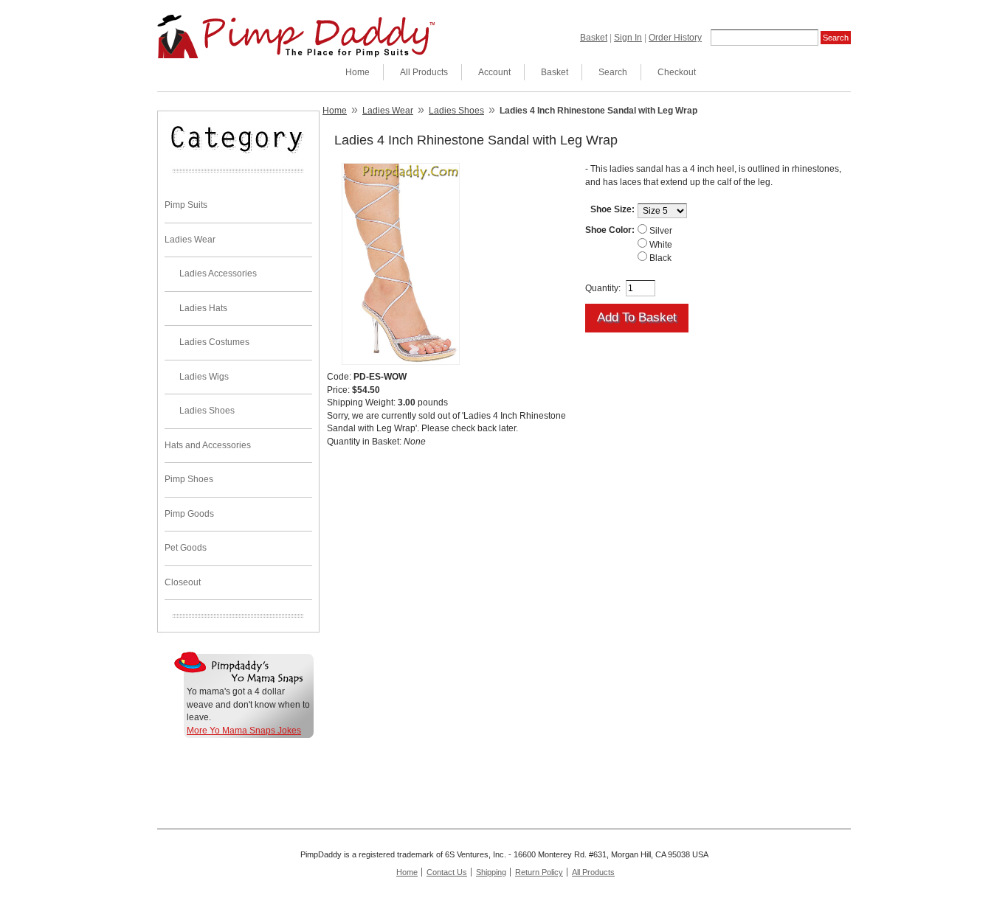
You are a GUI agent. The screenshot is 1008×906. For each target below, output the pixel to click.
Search (612, 72)
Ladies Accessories (218, 273)
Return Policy (539, 872)
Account (494, 72)
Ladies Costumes (214, 342)
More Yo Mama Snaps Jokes (244, 730)
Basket (593, 37)
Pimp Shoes (189, 479)
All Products (424, 72)
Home (357, 72)
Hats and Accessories (208, 445)
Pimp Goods (189, 514)
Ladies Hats (203, 308)
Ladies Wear (190, 239)
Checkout (676, 72)
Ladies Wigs (204, 377)
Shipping (491, 872)
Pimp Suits (186, 205)
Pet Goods (186, 548)
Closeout (183, 582)
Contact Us (447, 872)
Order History (675, 37)
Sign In (628, 37)
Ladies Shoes (207, 410)
